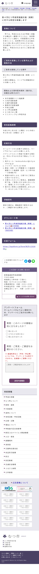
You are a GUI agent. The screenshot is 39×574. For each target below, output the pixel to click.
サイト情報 (5, 553)
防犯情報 (9, 460)
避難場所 (9, 440)
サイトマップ (6, 555)
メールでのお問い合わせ (26, 296)
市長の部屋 (10, 397)
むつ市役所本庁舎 (10, 541)
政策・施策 (10, 405)
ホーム (10, 8)
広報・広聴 (10, 421)
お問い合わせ (6, 557)
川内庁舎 (7, 543)
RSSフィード (17, 557)
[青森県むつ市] (7, 3)
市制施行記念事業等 (13, 429)
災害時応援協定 (12, 448)
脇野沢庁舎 (8, 546)
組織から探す (17, 555)
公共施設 (9, 472)
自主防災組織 (11, 452)
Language (27, 3)
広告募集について (20, 482)
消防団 (8, 444)
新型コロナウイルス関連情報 (17, 433)
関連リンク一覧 (16, 553)
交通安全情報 (11, 464)
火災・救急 (10, 436)
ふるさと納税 (11, 468)
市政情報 (16, 8)
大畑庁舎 (7, 545)
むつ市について (12, 401)
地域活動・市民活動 (25, 8)
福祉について (11, 425)
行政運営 (9, 409)
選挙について (11, 413)
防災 (7, 456)
